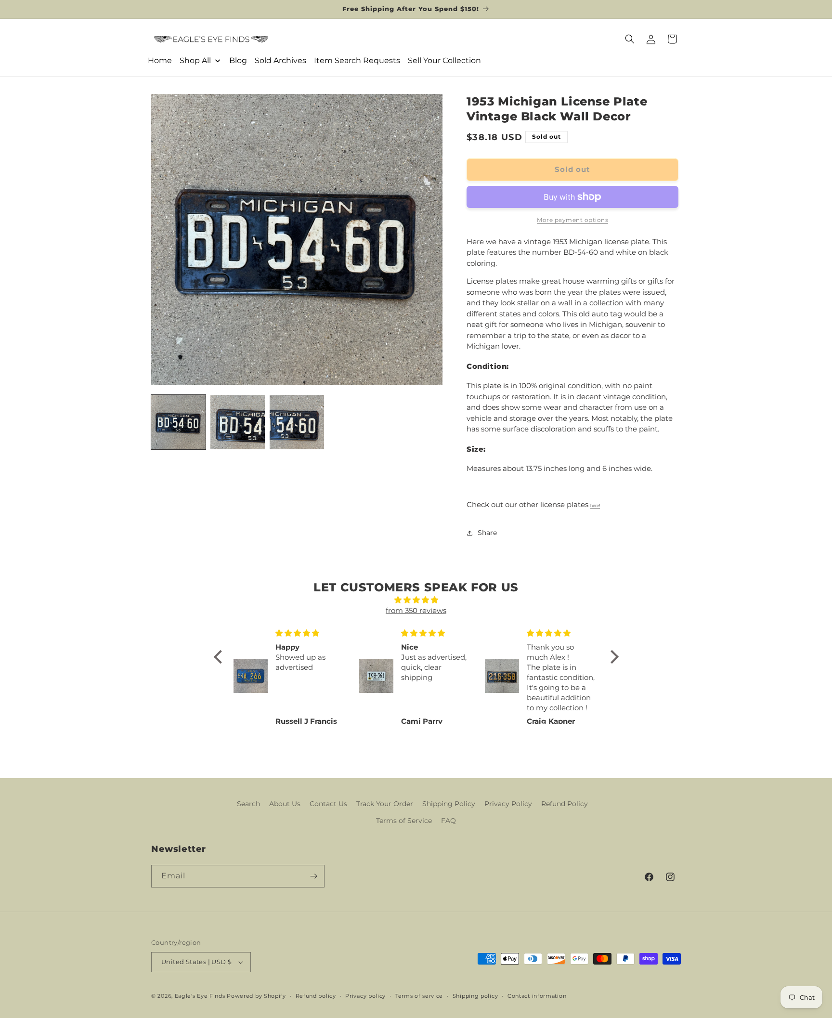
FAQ (448, 820)
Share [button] (487, 532)
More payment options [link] (572, 219)
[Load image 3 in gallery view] (297, 422)
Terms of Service (404, 820)
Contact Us (328, 803)
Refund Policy (564, 803)
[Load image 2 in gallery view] (237, 422)
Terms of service (419, 995)
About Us (284, 803)
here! (595, 505)
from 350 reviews (416, 610)
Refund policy (316, 995)
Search (248, 803)
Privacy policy (365, 995)
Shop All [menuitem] (195, 60)
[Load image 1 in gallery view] (178, 422)
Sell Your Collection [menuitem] (444, 60)
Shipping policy (475, 995)
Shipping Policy (448, 803)
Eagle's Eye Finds (200, 995)
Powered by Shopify (256, 995)
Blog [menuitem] (238, 60)
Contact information (536, 995)
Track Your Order (384, 803)
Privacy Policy (508, 803)
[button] (629, 39)
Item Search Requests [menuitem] (357, 60)
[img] (416, 600)
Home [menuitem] (160, 60)
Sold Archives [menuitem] (280, 60)
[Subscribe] (313, 876)
